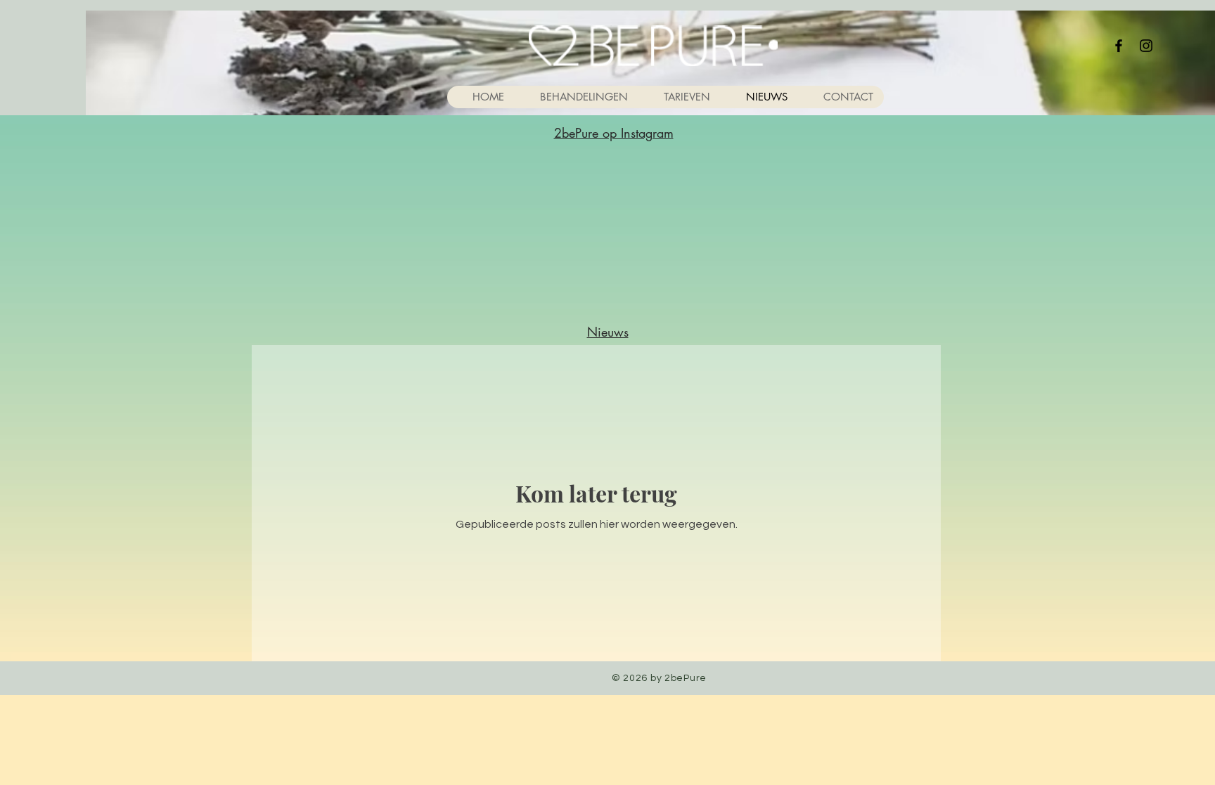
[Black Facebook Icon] (1118, 45)
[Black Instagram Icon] (1146, 45)
